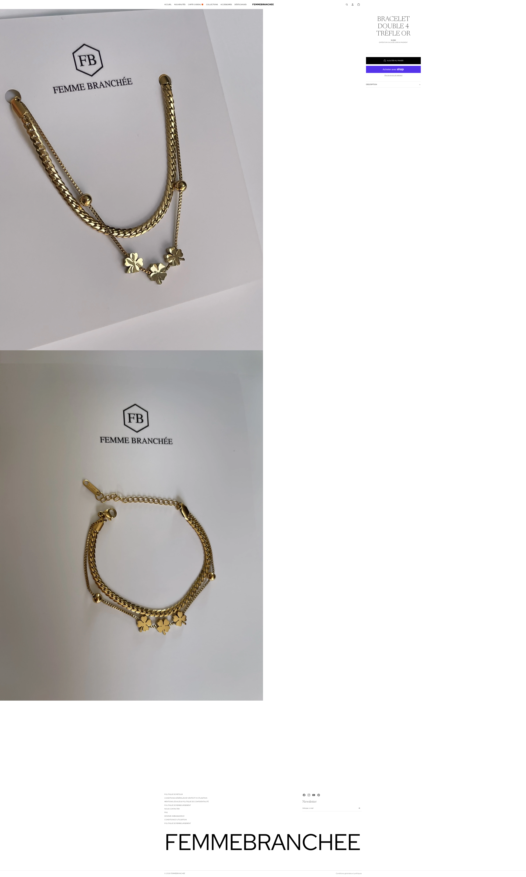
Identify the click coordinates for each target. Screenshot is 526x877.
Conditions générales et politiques (349, 873)
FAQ (166, 812)
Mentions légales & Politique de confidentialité (186, 802)
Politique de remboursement (177, 805)
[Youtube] (313, 795)
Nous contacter (172, 809)
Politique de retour (173, 794)
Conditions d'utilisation (175, 820)
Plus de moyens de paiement (393, 75)
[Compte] (353, 5)
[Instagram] (309, 795)
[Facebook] (304, 795)
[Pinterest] (318, 795)
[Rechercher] (347, 5)
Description (371, 84)
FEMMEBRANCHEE (178, 873)
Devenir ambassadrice (174, 816)
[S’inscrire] (359, 808)
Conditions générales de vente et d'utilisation (185, 798)
